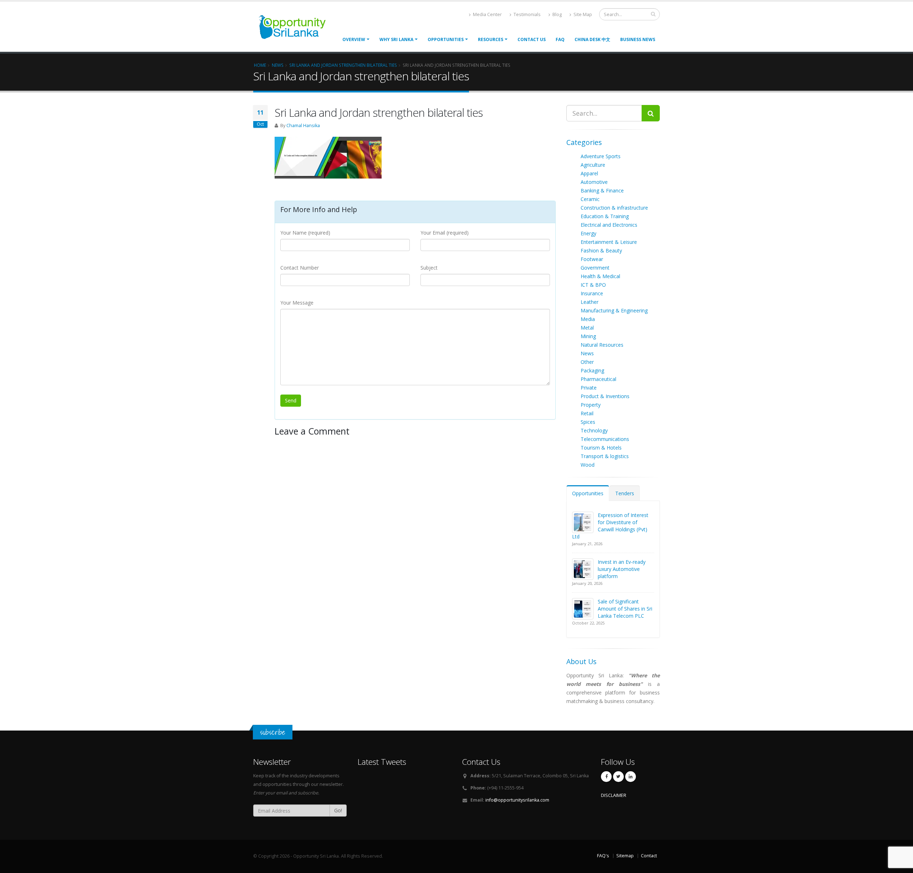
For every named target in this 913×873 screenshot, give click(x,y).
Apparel (589, 173)
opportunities (446, 39)
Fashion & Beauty (601, 250)
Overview (353, 39)
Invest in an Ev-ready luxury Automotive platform (622, 569)
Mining (588, 336)
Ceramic (590, 199)
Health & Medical (600, 276)
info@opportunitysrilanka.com (517, 800)
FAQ (560, 39)
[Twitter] (618, 776)
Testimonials (526, 14)
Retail (587, 413)
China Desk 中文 (592, 39)
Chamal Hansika (303, 125)
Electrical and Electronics (609, 224)
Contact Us (531, 39)
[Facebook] (606, 776)
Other (587, 361)
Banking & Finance (602, 190)
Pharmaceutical (598, 379)
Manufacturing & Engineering (614, 310)
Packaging (592, 370)
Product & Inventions (605, 396)
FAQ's (603, 856)
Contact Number (299, 267)
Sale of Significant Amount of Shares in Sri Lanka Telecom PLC (625, 608)
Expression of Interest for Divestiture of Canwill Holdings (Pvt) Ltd (610, 526)
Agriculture (593, 164)
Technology (594, 430)
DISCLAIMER (613, 795)
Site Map (582, 14)
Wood (588, 464)
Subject (429, 267)
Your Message (296, 302)
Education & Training (605, 216)
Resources (490, 39)
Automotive (594, 182)
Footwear (592, 259)
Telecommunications (605, 439)
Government (595, 267)
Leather (589, 301)
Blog (556, 14)
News (587, 353)
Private (589, 387)
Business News (637, 39)
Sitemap (625, 856)
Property (591, 404)
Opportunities (587, 493)
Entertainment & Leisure (609, 242)
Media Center (487, 14)
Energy (588, 233)
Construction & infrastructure (614, 207)
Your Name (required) (305, 232)
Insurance (592, 293)
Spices (588, 421)
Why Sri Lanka (396, 39)
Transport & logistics (605, 456)
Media (588, 319)
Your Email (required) (444, 232)
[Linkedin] (630, 776)
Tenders (624, 493)
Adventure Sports (601, 156)
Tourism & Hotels (601, 447)
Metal (587, 327)
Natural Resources (602, 344)
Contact (649, 856)
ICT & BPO (593, 284)
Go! (338, 810)
